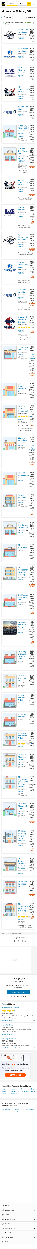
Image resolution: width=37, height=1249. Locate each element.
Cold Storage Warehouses (6, 1110)
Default (30, 17)
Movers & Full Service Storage (16, 1016)
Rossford (4, 1094)
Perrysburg (5, 1089)
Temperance (14, 1091)
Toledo (14, 933)
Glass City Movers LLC (9, 1039)
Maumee (13, 1089)
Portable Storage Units (18, 1110)
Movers (20, 34)
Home (3, 933)
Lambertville (25, 1091)
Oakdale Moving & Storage (10, 1007)
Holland (4, 1091)
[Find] (29, 3)
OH (8, 933)
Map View (8, 17)
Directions (21, 135)
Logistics (26, 413)
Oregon (33, 1089)
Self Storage (30, 1109)
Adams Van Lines (7, 1025)
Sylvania (23, 1089)
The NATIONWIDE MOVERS (24, 89)
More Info (21, 38)
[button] (34, 4)
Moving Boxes (27, 131)
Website (20, 37)
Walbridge (14, 1094)
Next (25, 941)
